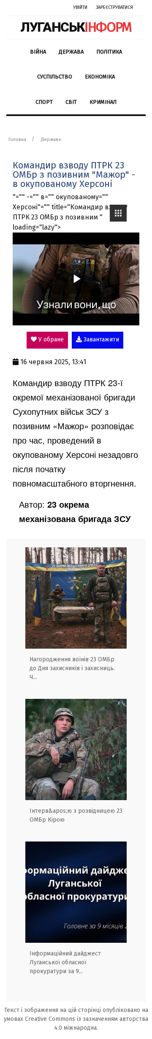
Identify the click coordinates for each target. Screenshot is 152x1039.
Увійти (80, 7)
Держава (71, 52)
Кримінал (103, 102)
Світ (71, 102)
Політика (109, 52)
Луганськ (76, 27)
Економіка (100, 76)
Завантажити (100, 339)
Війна (38, 52)
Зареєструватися (114, 7)
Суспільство (54, 76)
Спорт (44, 102)
